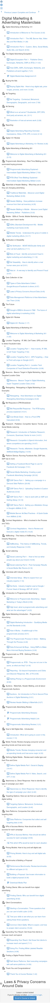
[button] (1, 2)
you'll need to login (35, 995)
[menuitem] (1, 5)
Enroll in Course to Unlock (25, 998)
